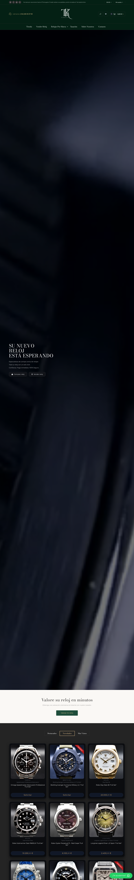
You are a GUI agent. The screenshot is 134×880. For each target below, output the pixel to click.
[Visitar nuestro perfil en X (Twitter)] (10, 2)
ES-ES (108, 2)
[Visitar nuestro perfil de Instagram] (19, 2)
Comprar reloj (19, 374)
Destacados (52, 733)
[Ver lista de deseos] (106, 14)
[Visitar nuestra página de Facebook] (13, 2)
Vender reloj (38, 374)
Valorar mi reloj (67, 713)
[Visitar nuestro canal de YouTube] (16, 2)
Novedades (67, 733)
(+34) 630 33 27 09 (26, 14)
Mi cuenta (118, 2)
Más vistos (82, 733)
